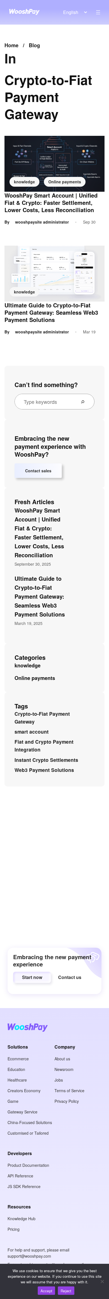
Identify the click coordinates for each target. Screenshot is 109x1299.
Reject (66, 1290)
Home (11, 45)
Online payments (64, 181)
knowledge (24, 181)
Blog (34, 45)
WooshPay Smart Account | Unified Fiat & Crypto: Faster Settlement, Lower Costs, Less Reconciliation (51, 203)
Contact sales (38, 470)
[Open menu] (98, 12)
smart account (32, 731)
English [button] (70, 12)
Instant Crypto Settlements (46, 760)
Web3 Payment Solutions (44, 770)
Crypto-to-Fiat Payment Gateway (42, 717)
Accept (47, 1290)
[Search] (85, 401)
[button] (32, 977)
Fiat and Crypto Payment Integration (44, 745)
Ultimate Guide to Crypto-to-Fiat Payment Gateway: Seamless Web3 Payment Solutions (51, 312)
